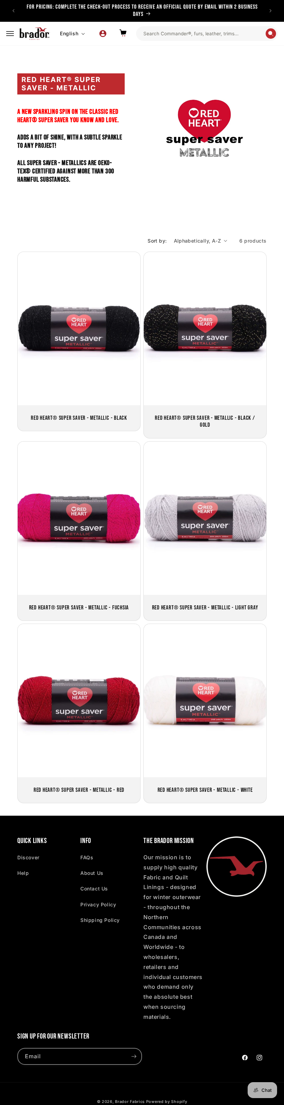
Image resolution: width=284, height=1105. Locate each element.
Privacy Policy (98, 904)
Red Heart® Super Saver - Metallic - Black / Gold (205, 421)
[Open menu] (10, 33)
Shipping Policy (100, 920)
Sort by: (157, 241)
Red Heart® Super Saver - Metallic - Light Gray (205, 607)
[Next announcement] (270, 10)
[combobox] (204, 33)
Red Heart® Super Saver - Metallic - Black (79, 417)
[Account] (102, 33)
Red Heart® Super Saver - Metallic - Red (79, 790)
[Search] (271, 33)
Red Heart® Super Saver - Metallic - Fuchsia (79, 607)
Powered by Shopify (166, 1101)
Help (23, 873)
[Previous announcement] (13, 10)
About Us (92, 873)
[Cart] (123, 33)
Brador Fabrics (130, 1101)
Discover (28, 857)
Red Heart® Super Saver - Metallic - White (205, 790)
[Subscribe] (133, 1056)
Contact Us (94, 888)
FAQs (86, 857)
